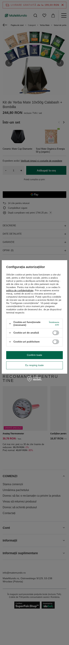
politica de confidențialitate (19, 290)
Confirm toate (34, 355)
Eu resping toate (34, 365)
